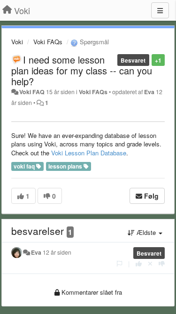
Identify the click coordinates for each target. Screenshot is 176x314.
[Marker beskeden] (119, 263)
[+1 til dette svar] (139, 263)
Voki (17, 41)
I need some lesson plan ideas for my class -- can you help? (81, 70)
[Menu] (160, 10)
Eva (149, 92)
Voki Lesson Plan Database (88, 152)
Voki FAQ (32, 92)
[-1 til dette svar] (162, 263)
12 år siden (57, 252)
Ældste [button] (146, 232)
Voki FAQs (47, 41)
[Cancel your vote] (150, 263)
